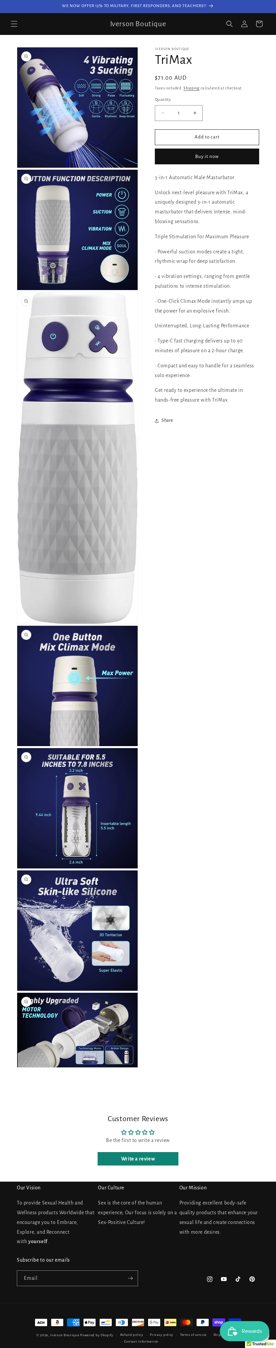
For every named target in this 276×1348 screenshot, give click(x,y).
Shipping (191, 88)
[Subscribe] (130, 1278)
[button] (14, 23)
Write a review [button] (138, 1158)
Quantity (163, 99)
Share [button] (167, 420)
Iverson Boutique (64, 1335)
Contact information (141, 1341)
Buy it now (207, 156)
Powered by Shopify (96, 1335)
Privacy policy (161, 1335)
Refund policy (131, 1335)
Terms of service (193, 1335)
